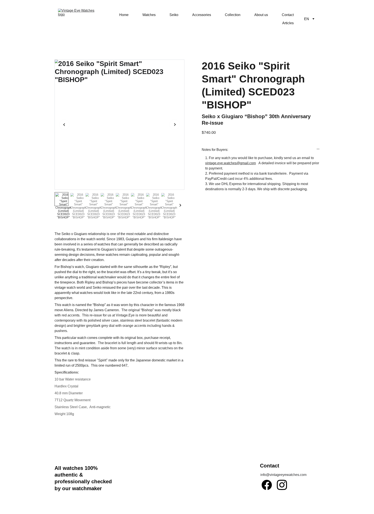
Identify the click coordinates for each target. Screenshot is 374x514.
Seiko (173, 15)
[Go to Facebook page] (267, 485)
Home (124, 15)
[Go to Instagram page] (282, 485)
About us (261, 15)
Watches (149, 15)
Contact (288, 15)
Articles (288, 23)
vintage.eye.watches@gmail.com (230, 163)
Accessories (201, 15)
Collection (232, 15)
